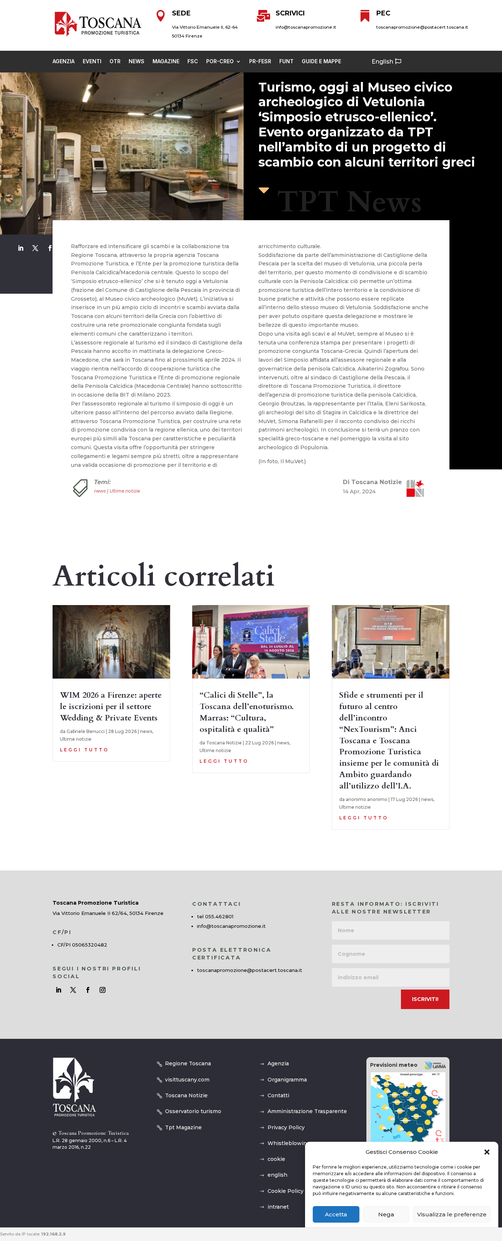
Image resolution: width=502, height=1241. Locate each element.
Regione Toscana (188, 1063)
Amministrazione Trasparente (307, 1111)
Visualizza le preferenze (452, 1214)
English (382, 61)
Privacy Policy (286, 1127)
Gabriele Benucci (86, 731)
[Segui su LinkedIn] (20, 248)
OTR (115, 61)
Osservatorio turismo (193, 1111)
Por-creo (220, 61)
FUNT (286, 61)
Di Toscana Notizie (372, 482)
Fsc (192, 61)
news (100, 491)
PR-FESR (260, 61)
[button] (487, 1152)
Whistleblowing (289, 1143)
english (277, 1175)
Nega (386, 1214)
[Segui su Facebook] (50, 248)
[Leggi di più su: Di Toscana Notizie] (412, 488)
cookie (276, 1159)
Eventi (92, 61)
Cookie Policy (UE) (292, 1191)
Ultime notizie (125, 491)
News (136, 61)
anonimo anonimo (366, 799)
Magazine (166, 61)
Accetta (336, 1214)
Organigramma (287, 1079)
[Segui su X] (35, 248)
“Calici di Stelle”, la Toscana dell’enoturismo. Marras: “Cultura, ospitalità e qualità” (247, 712)
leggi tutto (84, 749)
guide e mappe (321, 61)
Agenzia (64, 61)
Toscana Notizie (224, 742)
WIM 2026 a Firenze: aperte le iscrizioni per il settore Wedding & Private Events (111, 706)
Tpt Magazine (183, 1127)
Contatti (278, 1095)
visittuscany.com (187, 1079)
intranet (278, 1207)
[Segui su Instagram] (102, 990)
